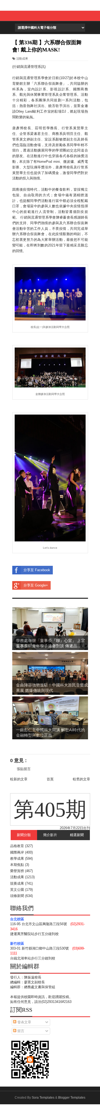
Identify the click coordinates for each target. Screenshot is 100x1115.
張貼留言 (24, 769)
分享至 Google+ (35, 585)
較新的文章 (18, 779)
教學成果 (17, 858)
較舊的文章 (81, 779)
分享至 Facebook (36, 570)
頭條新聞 (17, 896)
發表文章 (23, 1022)
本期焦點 (17, 865)
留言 (20, 1031)
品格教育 (17, 846)
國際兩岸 (17, 852)
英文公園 (17, 890)
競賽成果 (17, 883)
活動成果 (22, 58)
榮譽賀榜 (17, 871)
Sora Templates (43, 1097)
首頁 (50, 779)
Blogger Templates (71, 1097)
